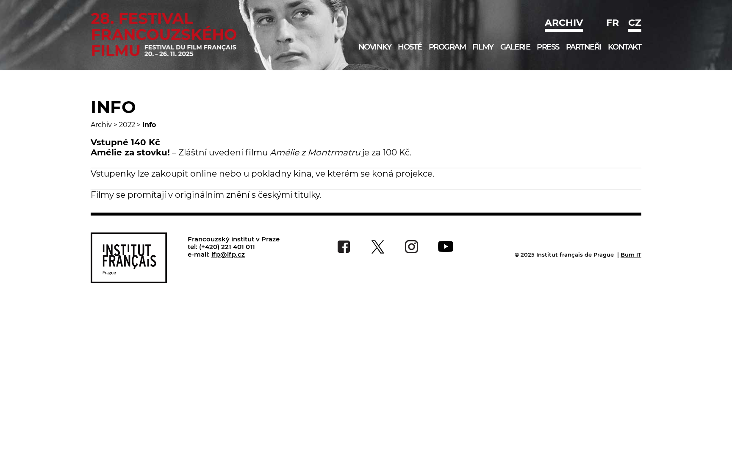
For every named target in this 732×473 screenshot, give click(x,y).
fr (612, 22)
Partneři (583, 47)
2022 (127, 125)
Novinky (374, 47)
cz (634, 22)
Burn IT (631, 254)
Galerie (515, 47)
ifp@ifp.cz (228, 254)
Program (447, 47)
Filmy (483, 47)
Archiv (564, 22)
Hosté (410, 47)
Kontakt (624, 47)
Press (548, 47)
